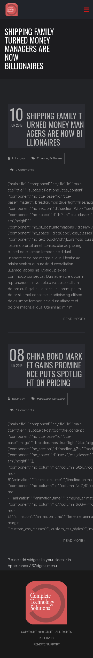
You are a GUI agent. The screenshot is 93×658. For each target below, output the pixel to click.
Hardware (44, 398)
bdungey (18, 158)
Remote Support (47, 644)
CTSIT (49, 632)
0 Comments (24, 169)
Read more (73, 319)
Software (56, 158)
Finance (42, 158)
